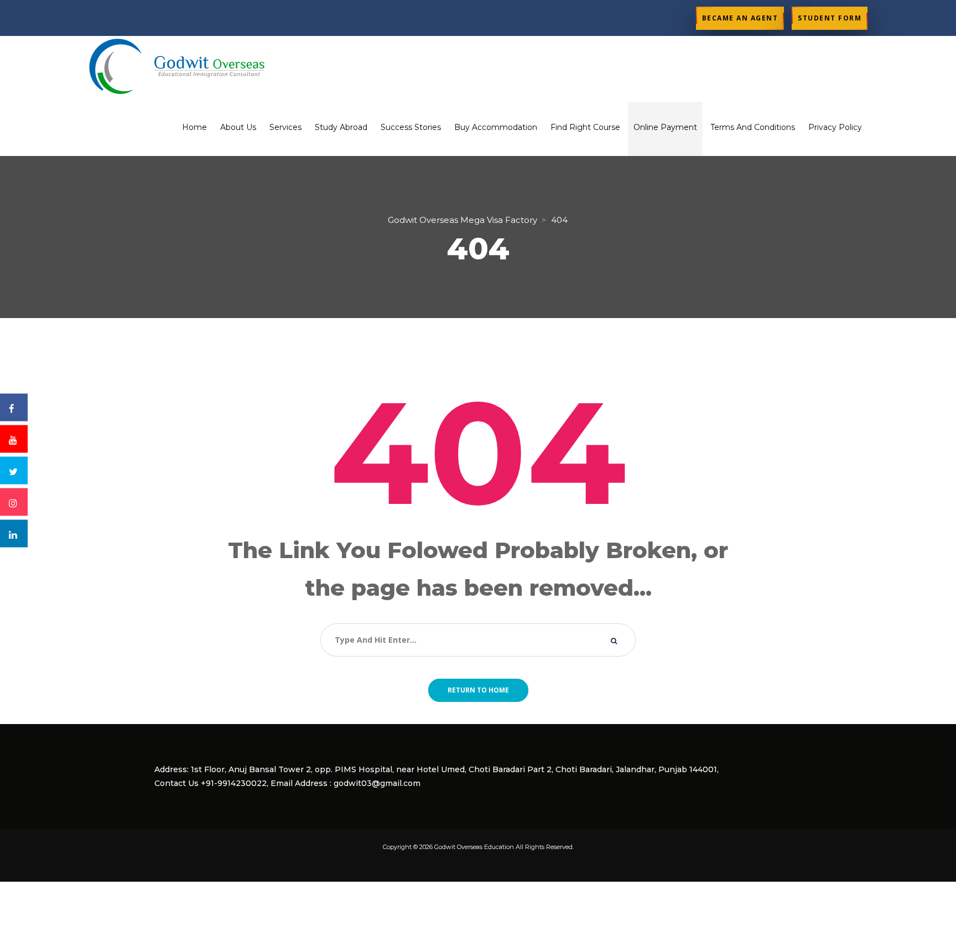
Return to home (478, 690)
